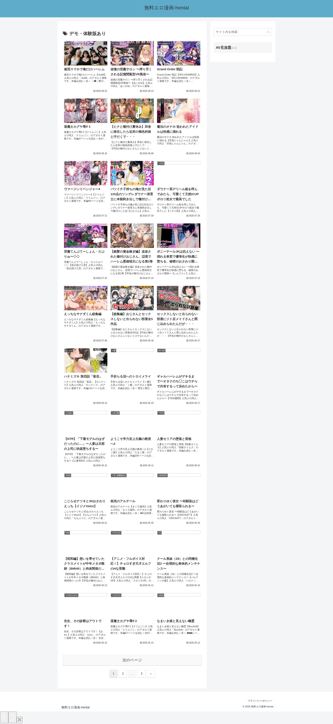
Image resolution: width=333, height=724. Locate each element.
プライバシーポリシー (260, 700)
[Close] (20, 720)
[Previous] (4, 717)
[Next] (12, 717)
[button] (268, 32)
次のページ (132, 660)
